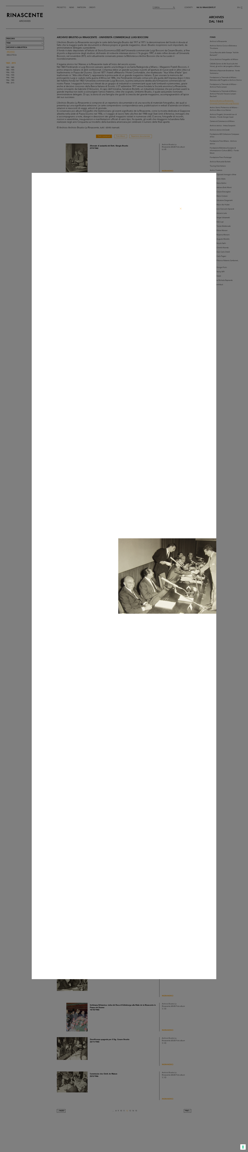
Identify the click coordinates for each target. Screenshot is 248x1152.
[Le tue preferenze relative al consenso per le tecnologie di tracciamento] (243, 1147)
